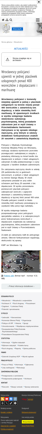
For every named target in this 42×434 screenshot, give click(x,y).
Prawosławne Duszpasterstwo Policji (15, 334)
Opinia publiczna (29, 348)
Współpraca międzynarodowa (27, 326)
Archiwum (28, 379)
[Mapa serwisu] (7, 19)
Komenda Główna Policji (11, 320)
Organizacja (26, 320)
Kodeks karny (23, 345)
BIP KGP (30, 399)
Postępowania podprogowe (12, 379)
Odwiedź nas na (7, 399)
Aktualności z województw (22, 300)
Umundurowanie (8, 326)
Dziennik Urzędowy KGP (11, 356)
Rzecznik (5, 387)
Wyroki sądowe (28, 356)
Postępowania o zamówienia (12, 376)
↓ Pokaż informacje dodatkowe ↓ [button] (21, 286)
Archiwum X (6, 303)
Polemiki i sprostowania (10, 309)
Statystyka (5, 338)
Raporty (18, 348)
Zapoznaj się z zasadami (8, 426)
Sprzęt (25, 323)
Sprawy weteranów (32, 387)
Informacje (6, 342)
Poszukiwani (30, 303)
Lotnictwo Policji (17, 306)
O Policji (4, 313)
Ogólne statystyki (18, 342)
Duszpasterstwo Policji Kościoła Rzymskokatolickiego (13, 330)
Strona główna (6, 42)
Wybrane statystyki (9, 345)
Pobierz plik (9, 276)
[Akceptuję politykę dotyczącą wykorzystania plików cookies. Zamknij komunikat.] (39, 2)
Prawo (3, 352)
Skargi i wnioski (16, 387)
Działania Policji (7, 296)
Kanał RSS (2, 399)
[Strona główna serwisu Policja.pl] (3, 19)
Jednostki (5, 317)
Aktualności (18, 42)
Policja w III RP (7, 323)
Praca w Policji (6, 360)
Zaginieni (5, 306)
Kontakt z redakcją (6, 412)
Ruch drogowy (18, 303)
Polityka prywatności (7, 429)
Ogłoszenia (29, 365)
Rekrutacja (21, 368)
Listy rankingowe (8, 368)
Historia (18, 323)
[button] (38, 20)
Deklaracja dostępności (29, 412)
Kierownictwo (16, 317)
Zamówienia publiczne (9, 371)
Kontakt (4, 382)
